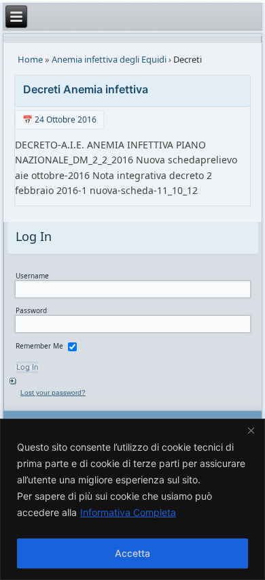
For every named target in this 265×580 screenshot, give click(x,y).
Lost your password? (53, 392)
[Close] (251, 430)
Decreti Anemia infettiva (85, 89)
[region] (132, 499)
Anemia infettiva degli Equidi (109, 59)
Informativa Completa (128, 512)
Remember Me (39, 346)
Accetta (132, 553)
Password (31, 310)
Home (30, 59)
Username (32, 275)
